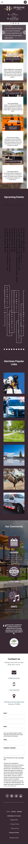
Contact (13, 811)
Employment (14, 820)
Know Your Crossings (13, 128)
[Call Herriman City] (14, 685)
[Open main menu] (2, 2)
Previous (3, 32)
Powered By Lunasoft (14, 837)
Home (8, 811)
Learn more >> (11, 321)
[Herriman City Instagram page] (13, 23)
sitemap (19, 811)
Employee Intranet (14, 832)
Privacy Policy (14, 824)
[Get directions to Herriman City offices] (14, 697)
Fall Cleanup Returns (13, 161)
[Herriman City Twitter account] (16, 23)
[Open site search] (25, 2)
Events (14, 606)
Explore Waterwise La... (13, 59)
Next (25, 32)
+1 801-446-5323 (14, 690)
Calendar (14, 552)
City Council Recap (13, 93)
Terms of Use (15, 828)
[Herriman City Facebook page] (11, 23)
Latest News (14, 581)
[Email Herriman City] (14, 673)
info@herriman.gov (14, 678)
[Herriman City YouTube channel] (18, 23)
